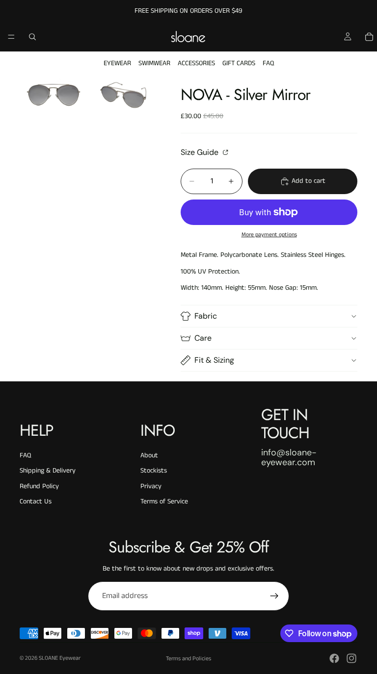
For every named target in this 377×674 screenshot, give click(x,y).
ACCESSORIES (196, 63)
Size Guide (200, 152)
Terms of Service (164, 501)
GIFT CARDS (238, 63)
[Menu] (11, 36)
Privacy (151, 486)
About (149, 455)
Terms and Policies (188, 658)
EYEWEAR (117, 63)
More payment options (269, 235)
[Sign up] (274, 596)
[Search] (32, 37)
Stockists (153, 470)
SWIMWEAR (154, 63)
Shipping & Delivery (48, 470)
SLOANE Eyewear (60, 658)
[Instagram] (351, 658)
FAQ (268, 63)
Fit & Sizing (214, 360)
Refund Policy (39, 486)
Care (203, 338)
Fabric (205, 316)
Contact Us (36, 501)
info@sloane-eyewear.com (289, 457)
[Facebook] (334, 658)
